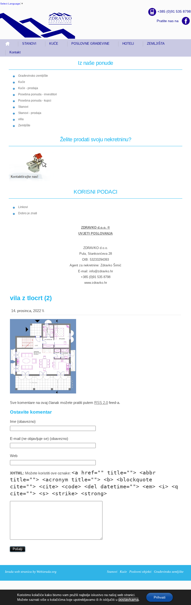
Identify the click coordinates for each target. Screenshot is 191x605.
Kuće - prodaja (28, 88)
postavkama (128, 600)
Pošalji (17, 549)
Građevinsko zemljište (33, 75)
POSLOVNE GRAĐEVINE (90, 43)
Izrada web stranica (18, 571)
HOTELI (128, 43)
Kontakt (15, 52)
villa (21, 119)
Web (13, 456)
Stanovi (23, 106)
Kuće (21, 82)
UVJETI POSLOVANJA (95, 233)
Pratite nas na (168, 21)
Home (9, 43)
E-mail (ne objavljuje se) (39, 438)
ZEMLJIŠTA (156, 43)
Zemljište (24, 125)
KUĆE (53, 43)
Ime (23, 421)
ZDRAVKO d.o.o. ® (95, 227)
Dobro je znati (27, 213)
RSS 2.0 (101, 402)
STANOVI (29, 43)
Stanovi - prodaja (29, 113)
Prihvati (159, 597)
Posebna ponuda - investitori (37, 94)
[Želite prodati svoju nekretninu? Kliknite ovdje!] (34, 180)
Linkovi (23, 207)
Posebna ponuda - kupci (34, 100)
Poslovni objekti (140, 571)
